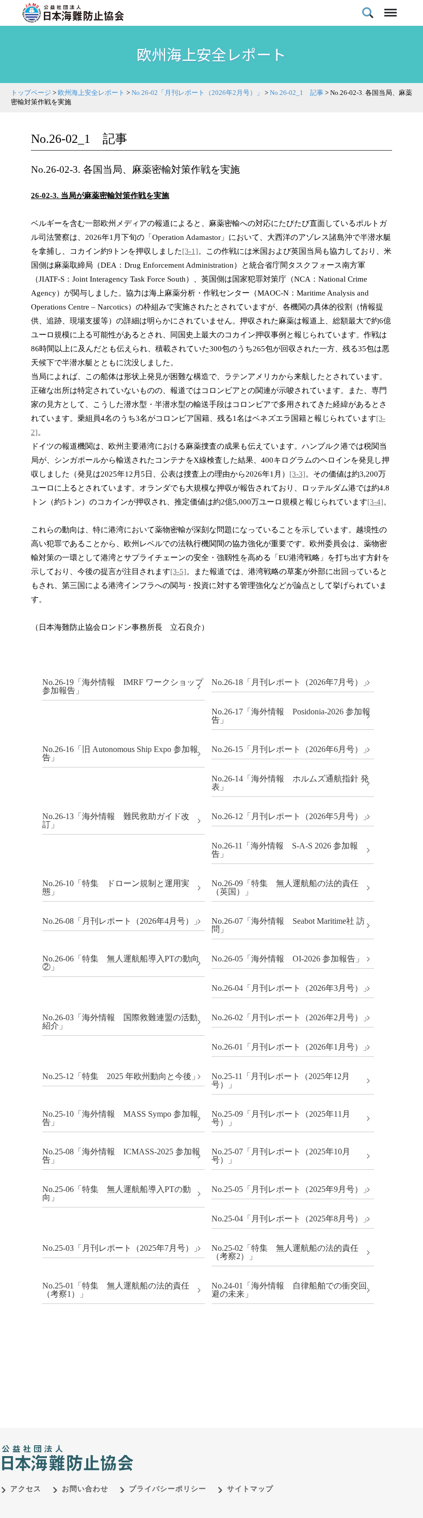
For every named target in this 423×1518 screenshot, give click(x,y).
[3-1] (190, 251)
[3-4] (375, 502)
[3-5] (178, 571)
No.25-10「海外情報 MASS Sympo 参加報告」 (120, 1118)
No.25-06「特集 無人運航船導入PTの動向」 (116, 1193)
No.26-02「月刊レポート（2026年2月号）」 (291, 1017)
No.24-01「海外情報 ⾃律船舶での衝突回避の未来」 (289, 1289)
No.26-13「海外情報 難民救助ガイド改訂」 (115, 820)
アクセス (25, 1489)
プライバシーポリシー (167, 1489)
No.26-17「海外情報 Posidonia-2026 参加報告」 (291, 715)
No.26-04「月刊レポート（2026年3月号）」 (291, 988)
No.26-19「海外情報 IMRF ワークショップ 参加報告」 (122, 686)
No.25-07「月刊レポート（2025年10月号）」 (281, 1155)
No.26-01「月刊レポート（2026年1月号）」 (291, 1046)
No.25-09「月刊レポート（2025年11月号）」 (281, 1118)
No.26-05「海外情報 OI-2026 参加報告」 (288, 958)
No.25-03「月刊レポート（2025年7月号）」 (122, 1248)
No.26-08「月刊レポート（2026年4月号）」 (122, 921)
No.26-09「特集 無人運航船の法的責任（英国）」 (285, 887)
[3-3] (297, 474)
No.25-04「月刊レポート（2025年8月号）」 (291, 1218)
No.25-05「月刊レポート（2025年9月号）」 (291, 1189)
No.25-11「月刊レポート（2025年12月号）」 (281, 1080)
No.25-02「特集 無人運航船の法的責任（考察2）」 (285, 1252)
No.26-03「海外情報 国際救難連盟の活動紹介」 (120, 1021)
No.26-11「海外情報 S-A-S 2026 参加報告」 (285, 849)
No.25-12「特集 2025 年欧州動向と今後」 (121, 1076)
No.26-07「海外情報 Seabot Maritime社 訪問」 (288, 925)
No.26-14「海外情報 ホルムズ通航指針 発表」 (290, 782)
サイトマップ (250, 1489)
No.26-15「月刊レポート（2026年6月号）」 (291, 749)
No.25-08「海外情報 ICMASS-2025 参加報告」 (121, 1155)
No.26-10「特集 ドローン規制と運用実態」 (115, 887)
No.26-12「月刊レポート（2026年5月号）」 (291, 816)
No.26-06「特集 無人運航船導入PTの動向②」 (120, 962)
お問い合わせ (85, 1489)
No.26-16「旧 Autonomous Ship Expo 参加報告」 (120, 753)
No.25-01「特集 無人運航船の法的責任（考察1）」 (115, 1289)
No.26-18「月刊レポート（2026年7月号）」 (291, 682)
